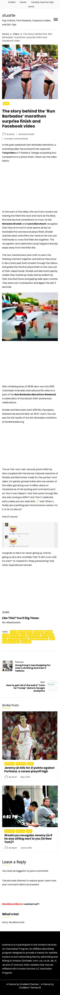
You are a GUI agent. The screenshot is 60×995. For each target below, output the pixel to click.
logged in (21, 871)
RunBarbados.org (14, 421)
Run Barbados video (38, 638)
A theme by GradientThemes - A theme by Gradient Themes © (30, 986)
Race (23, 635)
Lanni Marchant (25, 632)
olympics (14, 635)
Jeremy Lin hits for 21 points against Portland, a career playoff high (29, 769)
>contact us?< (31, 904)
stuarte (8, 15)
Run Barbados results (17, 638)
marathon (38, 632)
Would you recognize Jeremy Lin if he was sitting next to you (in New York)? (28, 838)
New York (20, 831)
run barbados (33, 635)
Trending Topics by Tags (42, 2)
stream (23, 2)
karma (13, 632)
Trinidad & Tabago (11, 642)
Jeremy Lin (21, 763)
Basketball (9, 763)
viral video (26, 642)
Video (6, 103)
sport (52, 638)
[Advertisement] (25, 189)
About (31, 6)
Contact (11, 2)
